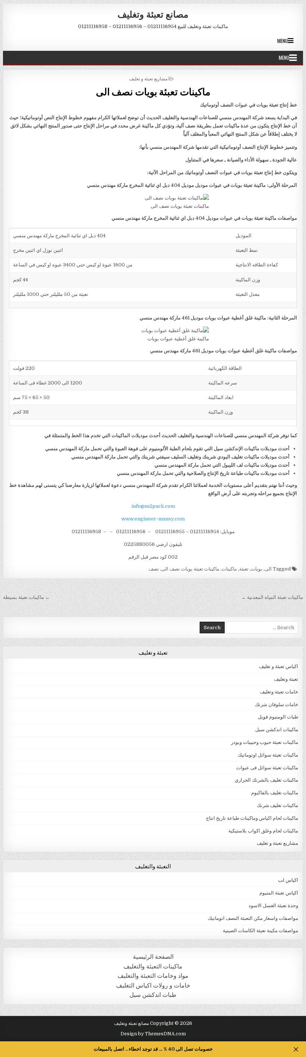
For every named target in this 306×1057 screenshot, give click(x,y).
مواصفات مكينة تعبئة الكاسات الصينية (260, 930)
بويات (256, 569)
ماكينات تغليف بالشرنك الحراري (266, 780)
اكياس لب (288, 880)
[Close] (295, 1049)
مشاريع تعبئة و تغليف (148, 78)
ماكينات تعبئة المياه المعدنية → (272, 597)
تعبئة (244, 569)
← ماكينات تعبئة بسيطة (26, 597)
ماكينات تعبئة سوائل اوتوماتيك (268, 755)
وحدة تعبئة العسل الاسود (273, 905)
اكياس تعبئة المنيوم (278, 893)
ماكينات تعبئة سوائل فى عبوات (267, 767)
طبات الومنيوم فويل (278, 717)
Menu (282, 40)
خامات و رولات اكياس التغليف (153, 985)
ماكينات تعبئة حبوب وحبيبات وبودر (264, 742)
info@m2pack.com (153, 506)
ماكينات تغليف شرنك (277, 805)
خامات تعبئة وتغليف (279, 692)
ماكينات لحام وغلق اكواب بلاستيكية (263, 831)
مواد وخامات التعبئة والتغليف (153, 976)
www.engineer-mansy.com (153, 519)
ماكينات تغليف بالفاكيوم (274, 792)
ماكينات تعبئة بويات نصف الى (153, 91)
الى (268, 569)
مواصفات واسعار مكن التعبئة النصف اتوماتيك (253, 918)
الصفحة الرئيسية (153, 957)
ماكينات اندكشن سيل (276, 729)
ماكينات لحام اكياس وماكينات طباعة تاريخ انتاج (252, 818)
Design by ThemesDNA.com (153, 1033)
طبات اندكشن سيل (153, 995)
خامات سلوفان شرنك (276, 704)
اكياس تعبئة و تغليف (278, 666)
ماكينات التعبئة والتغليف (153, 966)
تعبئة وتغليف (286, 679)
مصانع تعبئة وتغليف (153, 14)
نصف (154, 569)
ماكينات (229, 569)
